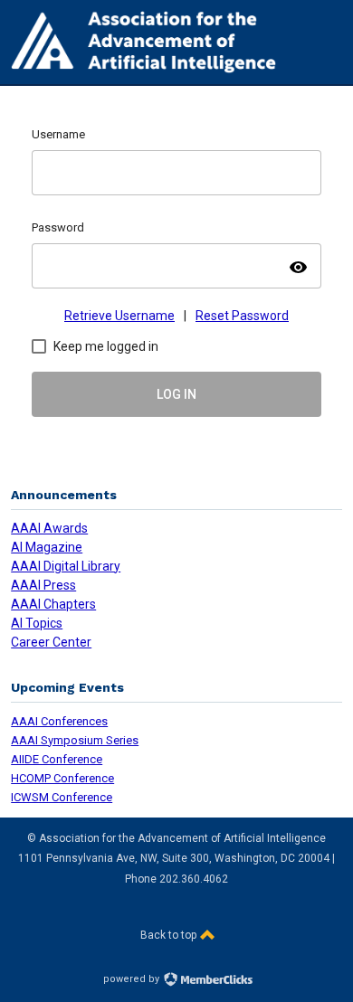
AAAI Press (43, 585)
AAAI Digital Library (65, 566)
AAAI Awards (49, 528)
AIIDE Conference (56, 759)
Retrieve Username (119, 315)
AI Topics (36, 623)
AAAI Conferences (59, 721)
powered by (132, 979)
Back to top (169, 935)
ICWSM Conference (61, 797)
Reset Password (242, 315)
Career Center (51, 642)
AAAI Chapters (53, 604)
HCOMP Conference (62, 778)
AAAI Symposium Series (74, 740)
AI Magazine (46, 547)
